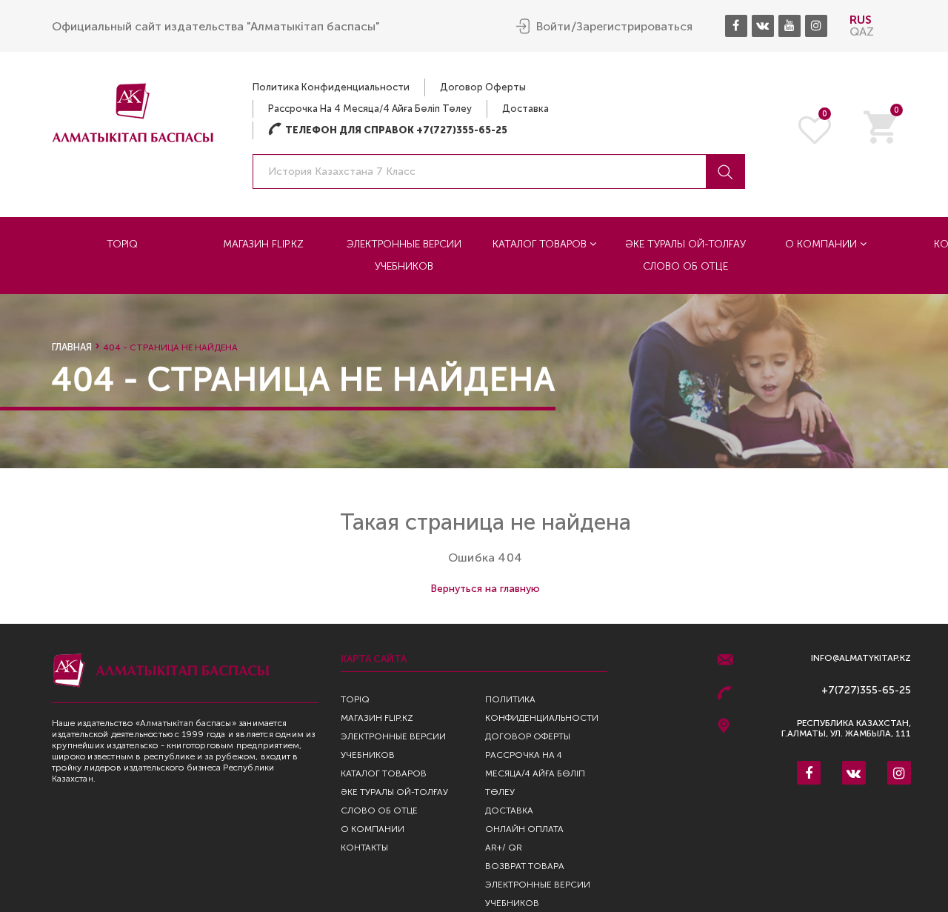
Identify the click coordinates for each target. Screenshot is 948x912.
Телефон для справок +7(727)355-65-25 (387, 130)
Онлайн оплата (524, 829)
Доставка (525, 108)
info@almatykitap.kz (861, 658)
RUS (860, 20)
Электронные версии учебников (404, 255)
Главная (72, 347)
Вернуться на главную (485, 588)
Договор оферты (483, 87)
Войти (553, 26)
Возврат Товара (524, 866)
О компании (822, 244)
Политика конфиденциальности (331, 87)
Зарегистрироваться (634, 26)
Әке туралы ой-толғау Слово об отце (685, 255)
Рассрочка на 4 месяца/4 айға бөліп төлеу (370, 108)
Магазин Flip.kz (263, 244)
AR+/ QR (503, 847)
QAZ (861, 31)
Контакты (364, 847)
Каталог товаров (541, 244)
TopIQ (122, 244)
